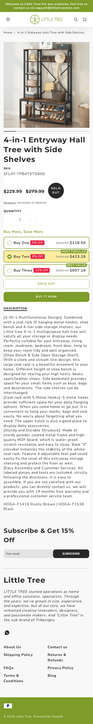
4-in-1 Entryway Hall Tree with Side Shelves (50, 33)
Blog (52, 675)
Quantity (12, 211)
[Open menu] (8, 19)
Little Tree (24, 579)
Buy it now (46, 297)
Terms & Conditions (13, 678)
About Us (12, 647)
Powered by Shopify (48, 717)
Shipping (10, 202)
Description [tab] (15, 308)
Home (8, 33)
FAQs (9, 667)
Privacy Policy (60, 667)
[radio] (46, 243)
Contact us (57, 647)
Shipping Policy (18, 654)
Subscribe (71, 553)
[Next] (87, 88)
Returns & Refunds (57, 657)
